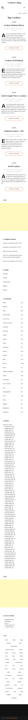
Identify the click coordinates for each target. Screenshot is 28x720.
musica (13, 669)
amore (6, 640)
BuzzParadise (6, 314)
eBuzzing (5, 331)
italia (14, 659)
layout (21, 659)
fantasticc (5, 243)
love (6, 665)
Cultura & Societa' (7, 323)
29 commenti (18, 101)
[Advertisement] (14, 217)
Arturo (15, 30)
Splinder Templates (8, 371)
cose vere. (5, 255)
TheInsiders (6, 379)
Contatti (5, 277)
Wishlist (5, 290)
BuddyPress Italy (9, 619)
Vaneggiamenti (7, 391)
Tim (22, 685)
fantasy (21, 652)
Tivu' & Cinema (7, 383)
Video (4, 400)
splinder (21, 678)
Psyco (4, 367)
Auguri (21, 640)
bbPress (5, 306)
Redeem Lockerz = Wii (14, 131)
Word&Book (6, 408)
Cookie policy (6, 282)
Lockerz (14, 21)
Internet (5, 351)
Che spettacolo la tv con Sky (14, 261)
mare (21, 665)
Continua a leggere (14, 47)
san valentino (8, 675)
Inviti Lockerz (14, 166)
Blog (4, 310)
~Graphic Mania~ (9, 627)
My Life (5, 363)
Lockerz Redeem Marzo (14, 25)
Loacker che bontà (12, 251)
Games (5, 335)
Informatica (6, 347)
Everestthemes (13, 718)
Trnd (4, 387)
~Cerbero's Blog (14, 3)
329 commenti (18, 171)
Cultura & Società (9, 649)
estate (6, 652)
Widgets (5, 286)
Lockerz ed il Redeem (14, 60)
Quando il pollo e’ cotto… (16, 243)
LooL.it (7, 623)
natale (8, 672)
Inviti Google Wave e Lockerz (14, 96)
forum (13, 656)
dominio (21, 649)
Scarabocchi (20, 675)
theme (15, 685)
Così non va (6, 318)
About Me (5, 273)
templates (7, 685)
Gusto (4, 343)
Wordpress (5, 412)
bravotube (5, 247)
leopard (7, 662)
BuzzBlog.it (8, 621)
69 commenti (18, 136)
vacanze (7, 691)
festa (6, 656)
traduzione (20, 688)
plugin (19, 672)
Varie (4, 395)
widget (19, 694)
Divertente (5, 327)
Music (4, 359)
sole (13, 678)
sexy (6, 678)
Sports (4, 375)
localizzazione (19, 662)
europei (13, 652)
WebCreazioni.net (9, 625)
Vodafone (9, 694)
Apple (4, 302)
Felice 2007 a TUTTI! (15, 247)
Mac (14, 665)
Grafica (5, 339)
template (19, 681)
